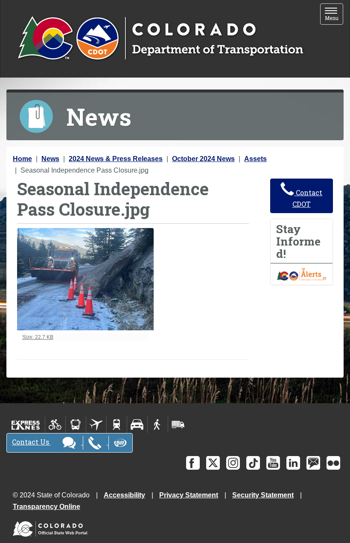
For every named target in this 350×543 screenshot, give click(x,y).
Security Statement (263, 495)
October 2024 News (203, 158)
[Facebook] (193, 463)
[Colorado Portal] (52, 527)
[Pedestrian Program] (157, 424)
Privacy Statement (188, 495)
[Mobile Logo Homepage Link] (160, 39)
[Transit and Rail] (75, 424)
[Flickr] (333, 463)
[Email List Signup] (313, 463)
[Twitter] (213, 463)
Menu (334, 14)
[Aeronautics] (96, 424)
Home (22, 158)
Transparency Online (46, 506)
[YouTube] (273, 463)
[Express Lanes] (25, 424)
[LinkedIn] (293, 463)
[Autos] (137, 424)
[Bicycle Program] (55, 424)
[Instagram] (233, 463)
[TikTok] (253, 463)
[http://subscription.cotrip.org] (302, 273)
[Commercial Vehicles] (178, 424)
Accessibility (124, 495)
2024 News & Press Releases (116, 158)
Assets (255, 158)
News (50, 158)
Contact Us (31, 441)
